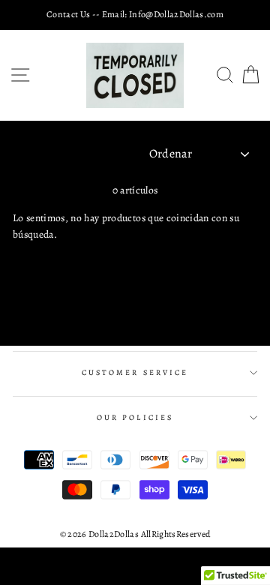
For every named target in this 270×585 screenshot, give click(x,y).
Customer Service (135, 373)
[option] (135, 15)
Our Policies (135, 417)
